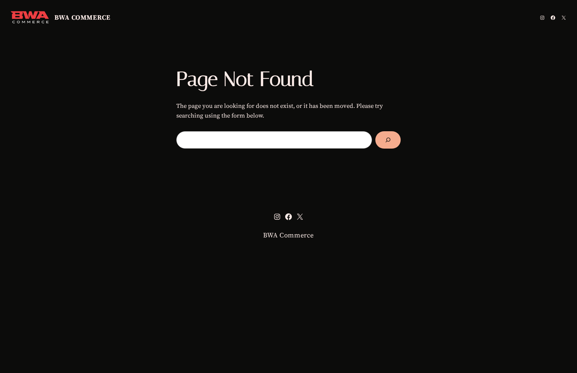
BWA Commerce (82, 17)
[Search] (388, 140)
